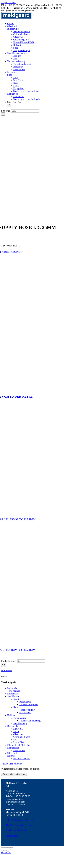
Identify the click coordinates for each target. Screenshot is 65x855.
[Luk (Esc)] (2, 847)
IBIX (15, 707)
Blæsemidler (13, 726)
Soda (15, 739)
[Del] (5, 847)
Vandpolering (19, 718)
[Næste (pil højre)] (5, 850)
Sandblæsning (20, 723)
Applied (17, 699)
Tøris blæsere (13, 691)
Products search (9, 661)
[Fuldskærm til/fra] (8, 847)
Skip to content (8, 2)
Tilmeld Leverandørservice (18, 825)
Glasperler (18, 734)
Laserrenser (12, 693)
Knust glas (18, 728)
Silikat (16, 731)
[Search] (3, 665)
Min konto (6, 670)
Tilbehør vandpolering (30, 720)
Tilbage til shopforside (11, 763)
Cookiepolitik (12, 835)
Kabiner (11, 715)
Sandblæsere (13, 696)
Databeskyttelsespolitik (17, 830)
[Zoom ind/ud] (11, 847)
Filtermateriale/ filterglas (18, 745)
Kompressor (16, 252)
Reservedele (25, 701)
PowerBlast (18, 742)
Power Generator (21, 758)
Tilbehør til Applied (28, 704)
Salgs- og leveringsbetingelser (20, 820)
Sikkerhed (12, 753)
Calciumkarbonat (21, 737)
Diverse (11, 756)
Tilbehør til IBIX (27, 710)
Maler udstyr (13, 688)
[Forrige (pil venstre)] (2, 850)
